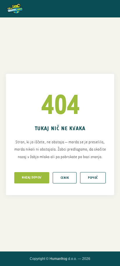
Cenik (65, 178)
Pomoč (93, 178)
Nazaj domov (32, 177)
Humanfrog (58, 259)
